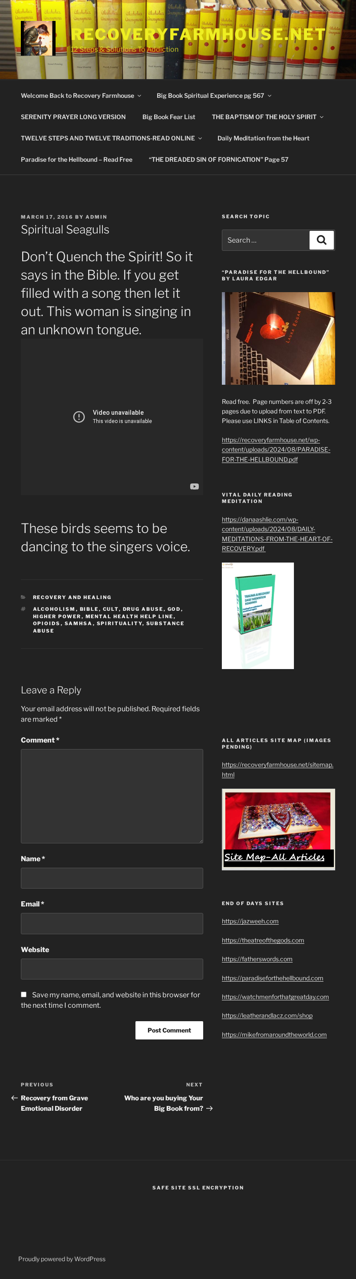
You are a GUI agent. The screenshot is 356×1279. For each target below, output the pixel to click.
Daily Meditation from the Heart (264, 138)
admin (96, 217)
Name (33, 859)
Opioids (47, 623)
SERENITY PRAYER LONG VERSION (73, 116)
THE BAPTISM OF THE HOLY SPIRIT (264, 116)
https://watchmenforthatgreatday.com (275, 996)
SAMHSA (79, 623)
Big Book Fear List (168, 116)
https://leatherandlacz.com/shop (267, 1015)
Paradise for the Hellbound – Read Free (76, 159)
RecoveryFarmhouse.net (198, 34)
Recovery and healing (72, 597)
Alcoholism (54, 609)
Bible (89, 609)
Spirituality (119, 623)
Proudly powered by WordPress (61, 1258)
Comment (40, 740)
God (174, 609)
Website (35, 950)
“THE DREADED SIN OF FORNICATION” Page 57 (219, 159)
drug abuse (143, 609)
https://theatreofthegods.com (263, 940)
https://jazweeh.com (250, 921)
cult (111, 609)
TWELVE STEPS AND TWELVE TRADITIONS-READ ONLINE (108, 138)
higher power (57, 616)
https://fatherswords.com (257, 959)
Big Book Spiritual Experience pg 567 (210, 95)
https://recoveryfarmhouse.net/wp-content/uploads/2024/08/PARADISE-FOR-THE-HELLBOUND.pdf (276, 449)
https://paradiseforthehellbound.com (272, 978)
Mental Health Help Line (130, 616)
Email (32, 904)
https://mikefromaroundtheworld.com (274, 1034)
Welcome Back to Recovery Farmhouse (77, 95)
